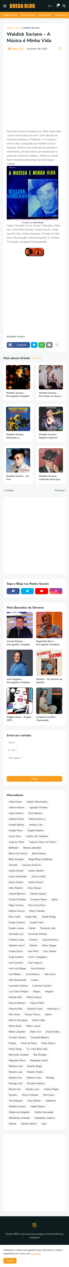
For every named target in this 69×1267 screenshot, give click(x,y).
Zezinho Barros (29, 1123)
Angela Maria (15, 830)
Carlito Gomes (16, 870)
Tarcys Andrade (30, 1095)
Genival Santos (50, 939)
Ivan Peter (33, 951)
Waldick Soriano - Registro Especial (48, 436)
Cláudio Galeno (38, 893)
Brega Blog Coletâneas (40, 859)
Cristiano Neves (38, 899)
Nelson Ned (38, 1020)
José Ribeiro (15, 974)
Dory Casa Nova (36, 905)
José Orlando (38, 968)
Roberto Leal (15, 1072)
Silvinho (13, 1095)
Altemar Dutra (16, 819)
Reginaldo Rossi (17, 1060)
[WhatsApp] (41, 345)
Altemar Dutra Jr (37, 819)
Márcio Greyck (34, 997)
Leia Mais (36, 1253)
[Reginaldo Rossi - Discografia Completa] (49, 625)
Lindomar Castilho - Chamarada (46, 719)
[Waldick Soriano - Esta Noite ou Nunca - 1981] (51, 377)
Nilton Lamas (33, 1026)
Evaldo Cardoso (17, 922)
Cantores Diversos (31, 865)
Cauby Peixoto (35, 882)
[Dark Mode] (50, 6)
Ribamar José (15, 1066)
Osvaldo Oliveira (17, 1037)
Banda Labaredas (32, 847)
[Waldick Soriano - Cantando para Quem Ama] (51, 460)
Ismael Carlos (16, 951)
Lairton (35, 980)
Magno (36, 991)
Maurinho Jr (53, 1008)
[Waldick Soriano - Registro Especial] (51, 419)
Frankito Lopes (16, 939)
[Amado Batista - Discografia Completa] (20, 625)
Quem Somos (28, 15)
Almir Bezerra (35, 813)
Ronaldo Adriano (36, 1083)
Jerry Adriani (49, 951)
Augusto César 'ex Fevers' (42, 842)
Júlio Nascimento (17, 980)
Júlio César (50, 974)
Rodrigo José (15, 1083)
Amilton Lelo (36, 824)
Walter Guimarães (44, 1112)
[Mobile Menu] (5, 6)
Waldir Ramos (37, 1106)
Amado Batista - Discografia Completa (18, 643)
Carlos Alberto (36, 870)
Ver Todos (36, 358)
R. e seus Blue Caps (37, 1049)
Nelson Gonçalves (18, 1020)
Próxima (59, 490)
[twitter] (27, 591)
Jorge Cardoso (16, 957)
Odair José (35, 1031)
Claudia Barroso (17, 893)
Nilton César (15, 1026)
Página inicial (13, 28)
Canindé (13, 865)
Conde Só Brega (17, 899)
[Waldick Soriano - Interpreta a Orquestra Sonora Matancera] (18, 419)
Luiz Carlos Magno (18, 991)
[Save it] (60, 49)
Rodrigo (50, 1077)
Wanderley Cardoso (44, 1118)
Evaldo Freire (37, 922)
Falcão (32, 928)
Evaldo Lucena (16, 928)
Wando (12, 1123)
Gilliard (33, 945)
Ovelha (12, 1043)
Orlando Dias (52, 1031)
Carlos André (38, 876)
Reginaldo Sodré (39, 1060)
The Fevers (48, 1095)
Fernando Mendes (37, 934)
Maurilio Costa (34, 1008)
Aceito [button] (10, 1260)
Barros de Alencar (18, 853)
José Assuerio (16, 962)
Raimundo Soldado (19, 1054)
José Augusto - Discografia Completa (18, 681)
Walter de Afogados (19, 1112)
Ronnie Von (15, 1089)
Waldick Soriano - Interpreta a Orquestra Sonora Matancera (15, 436)
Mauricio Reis (15, 1008)
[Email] (49, 345)
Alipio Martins (16, 813)
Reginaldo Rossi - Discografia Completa (47, 643)
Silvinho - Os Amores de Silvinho (49, 681)
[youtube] (41, 591)
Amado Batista (16, 824)
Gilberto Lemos (17, 945)
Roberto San (15, 1077)
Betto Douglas (16, 859)
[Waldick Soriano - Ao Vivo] (18, 460)
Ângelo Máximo (35, 830)
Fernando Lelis (48, 928)
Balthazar (13, 847)
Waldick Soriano (31, 28)
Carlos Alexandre (18, 876)
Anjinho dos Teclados (37, 836)
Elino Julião (14, 916)
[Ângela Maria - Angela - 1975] (20, 701)
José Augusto (35, 962)
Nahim (48, 1014)
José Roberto (33, 974)
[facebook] (13, 591)
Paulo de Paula (29, 1043)
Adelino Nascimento (36, 801)
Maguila (49, 991)
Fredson (33, 939)
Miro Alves (14, 1014)
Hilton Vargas (49, 945)
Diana (54, 899)
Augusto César (16, 842)
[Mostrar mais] (56, 345)
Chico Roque (34, 888)
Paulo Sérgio (15, 1049)
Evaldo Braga (49, 916)
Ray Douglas (40, 1054)
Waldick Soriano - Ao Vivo (17, 478)
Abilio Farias (15, 801)
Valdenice (50, 1100)
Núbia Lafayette (17, 1031)
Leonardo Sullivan (18, 985)
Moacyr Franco (32, 1014)
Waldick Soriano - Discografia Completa (17, 394)
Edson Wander (37, 911)
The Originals (16, 1100)
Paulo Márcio (48, 1043)
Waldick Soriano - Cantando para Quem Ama (50, 478)
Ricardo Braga (34, 1066)
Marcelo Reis (15, 997)
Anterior (9, 490)
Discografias (45, 15)
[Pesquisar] (64, 6)
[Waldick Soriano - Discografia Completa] (18, 377)
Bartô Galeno (39, 853)
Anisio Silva (15, 836)
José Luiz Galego (17, 968)
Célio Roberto (16, 888)
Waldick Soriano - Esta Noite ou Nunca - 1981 (50, 394)
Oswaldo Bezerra (40, 1037)
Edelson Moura (16, 911)
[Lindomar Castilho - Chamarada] (49, 701)
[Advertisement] (34, 90)
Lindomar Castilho (42, 985)
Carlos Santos (16, 882)
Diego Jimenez (16, 905)
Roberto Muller (35, 1072)
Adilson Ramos (17, 807)
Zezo (44, 1123)
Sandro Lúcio (32, 1089)
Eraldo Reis (31, 916)
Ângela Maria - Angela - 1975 (20, 719)
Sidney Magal (51, 1089)
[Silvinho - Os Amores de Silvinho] (49, 663)
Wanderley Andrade (19, 1118)
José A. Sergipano (37, 957)
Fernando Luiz (16, 934)
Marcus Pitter (37, 1003)
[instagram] (55, 591)
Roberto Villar (34, 1077)
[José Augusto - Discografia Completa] (20, 663)
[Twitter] (34, 345)
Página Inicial (10, 15)
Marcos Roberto (17, 1003)
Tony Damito (34, 1100)
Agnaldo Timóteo (38, 807)
